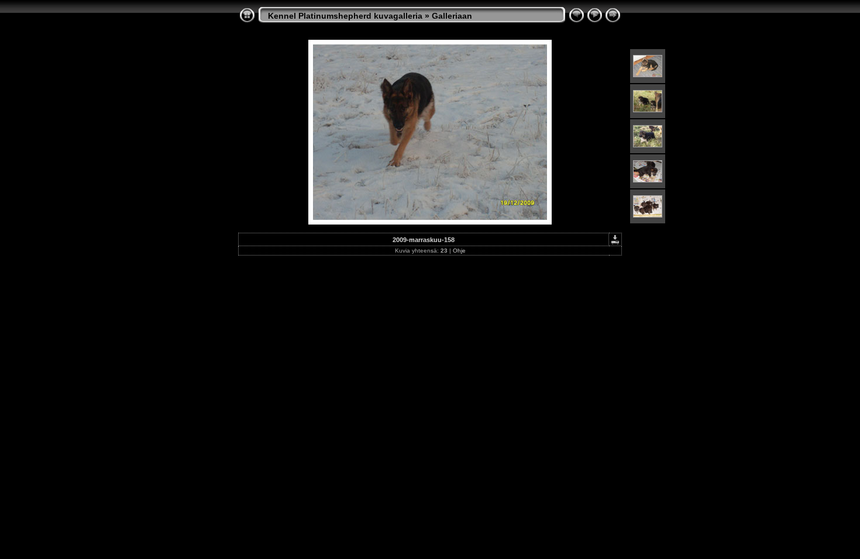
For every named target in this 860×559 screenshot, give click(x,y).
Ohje (459, 250)
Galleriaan (452, 15)
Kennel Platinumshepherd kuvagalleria (345, 15)
